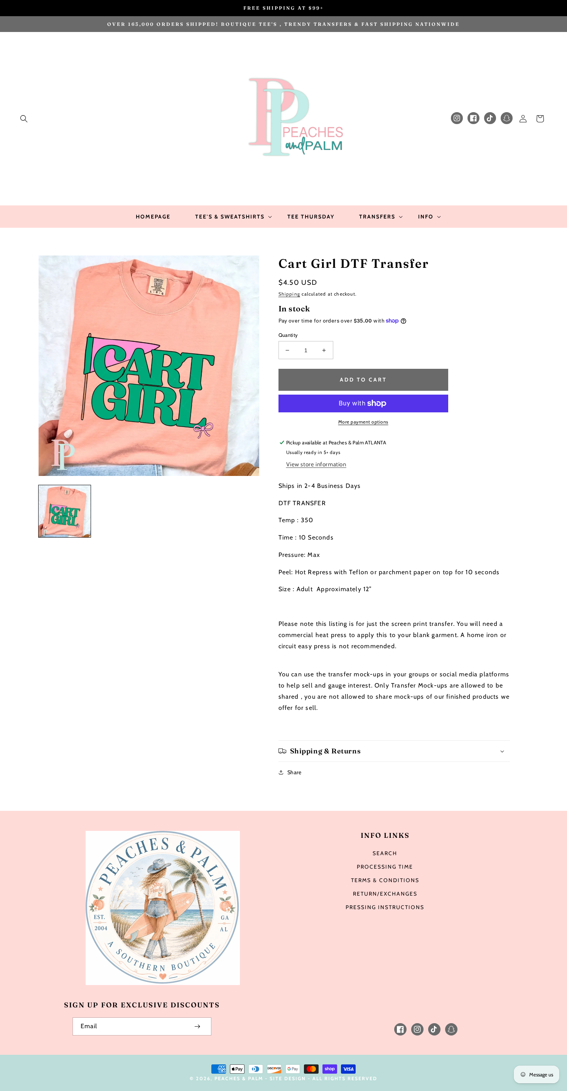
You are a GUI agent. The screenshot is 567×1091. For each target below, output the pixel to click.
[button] (23, 118)
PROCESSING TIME (385, 866)
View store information (316, 464)
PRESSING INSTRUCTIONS (385, 907)
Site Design (288, 1078)
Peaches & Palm (238, 1078)
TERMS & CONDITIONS (385, 880)
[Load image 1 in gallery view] (65, 511)
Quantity (288, 335)
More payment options (363, 422)
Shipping (289, 294)
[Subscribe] (197, 1026)
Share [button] (294, 772)
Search (385, 853)
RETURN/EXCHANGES (385, 893)
